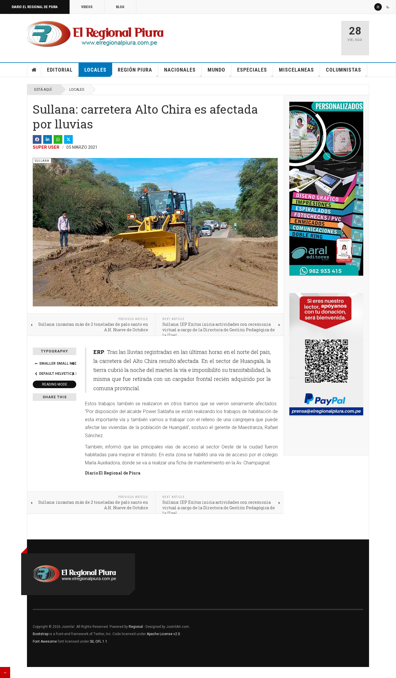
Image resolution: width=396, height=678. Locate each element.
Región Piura (135, 70)
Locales (95, 70)
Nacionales (180, 70)
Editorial (60, 70)
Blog (120, 7)
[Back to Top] (5, 672)
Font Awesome (45, 641)
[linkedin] (47, 139)
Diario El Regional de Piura (35, 7)
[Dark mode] (388, 7)
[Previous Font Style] (36, 373)
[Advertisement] (268, 35)
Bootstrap (40, 634)
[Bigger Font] (73, 363)
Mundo (216, 70)
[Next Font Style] (73, 373)
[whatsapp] (58, 139)
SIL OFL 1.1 (98, 641)
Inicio (34, 70)
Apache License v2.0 (163, 634)
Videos (86, 7)
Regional (136, 627)
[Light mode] (378, 7)
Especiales (252, 70)
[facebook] (37, 139)
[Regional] (95, 34)
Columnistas (343, 70)
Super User (46, 147)
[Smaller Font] (36, 363)
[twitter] (68, 139)
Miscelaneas (296, 70)
